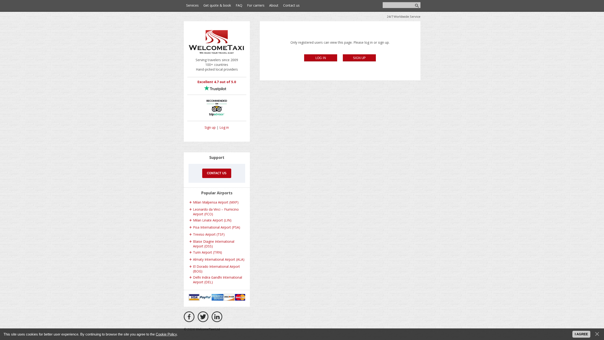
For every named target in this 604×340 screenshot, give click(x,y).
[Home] (216, 55)
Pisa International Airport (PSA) (216, 227)
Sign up (210, 127)
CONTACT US (216, 173)
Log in (224, 127)
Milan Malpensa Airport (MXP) (216, 202)
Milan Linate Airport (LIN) (212, 220)
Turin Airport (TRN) (207, 252)
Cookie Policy (166, 334)
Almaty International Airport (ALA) (218, 259)
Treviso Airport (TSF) (209, 234)
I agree (581, 334)
